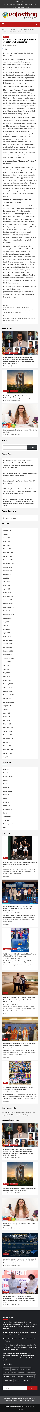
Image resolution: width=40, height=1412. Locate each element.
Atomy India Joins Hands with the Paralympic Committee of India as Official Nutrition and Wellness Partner (17, 908)
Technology (7, 816)
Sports (5, 813)
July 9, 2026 (15, 1092)
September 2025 (8, 571)
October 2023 (7, 654)
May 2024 (6, 629)
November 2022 (8, 695)
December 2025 (8, 560)
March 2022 (7, 724)
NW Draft (6, 802)
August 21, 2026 (16, 913)
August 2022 (7, 706)
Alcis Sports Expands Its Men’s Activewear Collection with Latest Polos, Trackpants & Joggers (20, 863)
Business (6, 4)
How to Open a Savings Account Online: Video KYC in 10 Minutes (19, 482)
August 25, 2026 (16, 867)
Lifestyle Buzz (7, 791)
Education (33, 4)
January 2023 (7, 687)
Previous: (19, 308)
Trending (6, 820)
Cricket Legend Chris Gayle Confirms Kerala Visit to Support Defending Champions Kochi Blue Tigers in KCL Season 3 (19, 1000)
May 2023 (6, 673)
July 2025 (6, 578)
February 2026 (8, 552)
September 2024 (8, 614)
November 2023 (8, 651)
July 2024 (6, 622)
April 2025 (6, 589)
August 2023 (7, 662)
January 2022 (7, 731)
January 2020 (7, 753)
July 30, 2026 (15, 1048)
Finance (5, 780)
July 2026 (6, 534)
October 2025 (7, 567)
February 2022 (8, 727)
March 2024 (7, 636)
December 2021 (8, 735)
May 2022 (6, 716)
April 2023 (6, 676)
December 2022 (8, 691)
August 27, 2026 (16, 1265)
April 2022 (6, 720)
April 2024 (6, 633)
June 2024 (6, 625)
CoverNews (28, 1406)
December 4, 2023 (11, 45)
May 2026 (6, 541)
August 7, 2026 (15, 1004)
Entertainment (25, 4)
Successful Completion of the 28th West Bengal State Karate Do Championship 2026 (18, 1088)
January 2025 (7, 600)
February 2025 (8, 596)
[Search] (37, 24)
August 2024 (7, 618)
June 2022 (6, 713)
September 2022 (8, 702)
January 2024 (7, 643)
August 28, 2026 (16, 366)
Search (4, 440)
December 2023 (8, 647)
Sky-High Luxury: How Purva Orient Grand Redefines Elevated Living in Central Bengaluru (18, 397)
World (27, 7)
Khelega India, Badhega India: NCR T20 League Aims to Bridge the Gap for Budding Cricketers (20, 1045)
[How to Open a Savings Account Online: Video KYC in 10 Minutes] (20, 416)
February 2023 (8, 684)
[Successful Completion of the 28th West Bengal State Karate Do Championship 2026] (20, 1073)
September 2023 (8, 658)
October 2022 (7, 698)
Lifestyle (18, 4)
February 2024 (8, 640)
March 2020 (7, 746)
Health (14, 7)
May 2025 (6, 585)
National (12, 4)
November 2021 (8, 738)
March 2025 (7, 592)
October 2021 (7, 742)
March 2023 (7, 680)
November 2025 (8, 563)
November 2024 (8, 607)
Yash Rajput (7, 366)
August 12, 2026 (16, 958)
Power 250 (6, 805)
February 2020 (8, 749)
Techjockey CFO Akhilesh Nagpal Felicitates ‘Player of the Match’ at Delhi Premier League (19, 955)
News (5, 798)
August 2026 (7, 530)
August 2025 (7, 574)
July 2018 (6, 757)
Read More (6, 876)
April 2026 (6, 545)
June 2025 (6, 581)
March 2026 (7, 549)
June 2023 (6, 669)
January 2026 (7, 556)
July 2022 (6, 709)
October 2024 (7, 611)
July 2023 (6, 665)
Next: (19, 318)
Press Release (20, 7)
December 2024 (8, 603)
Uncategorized (8, 824)
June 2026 (6, 538)
